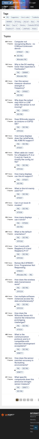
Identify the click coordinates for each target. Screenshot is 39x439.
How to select (25, 17)
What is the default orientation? (23, 233)
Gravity (18, 29)
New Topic (6, 3)
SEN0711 (20, 353)
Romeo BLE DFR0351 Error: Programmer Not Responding (25, 265)
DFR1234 (20, 131)
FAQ (7, 17)
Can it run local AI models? (22, 204)
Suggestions (15, 17)
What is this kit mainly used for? (24, 189)
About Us (33, 417)
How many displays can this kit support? (24, 175)
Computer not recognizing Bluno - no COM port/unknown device (25, 45)
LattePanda (26, 29)
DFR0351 (20, 271)
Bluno (33, 22)
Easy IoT (15, 25)
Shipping (33, 426)
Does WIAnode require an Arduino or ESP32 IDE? (25, 121)
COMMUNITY (14, 7)
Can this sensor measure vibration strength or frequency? (23, 84)
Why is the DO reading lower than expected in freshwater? (25, 66)
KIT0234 (19, 329)
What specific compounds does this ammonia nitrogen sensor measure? (24, 380)
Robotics (22, 25)
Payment (33, 429)
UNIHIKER (9, 22)
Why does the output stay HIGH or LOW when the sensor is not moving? (25, 103)
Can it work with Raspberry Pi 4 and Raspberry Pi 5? (23, 248)
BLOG (4, 9)
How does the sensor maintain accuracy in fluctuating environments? (24, 361)
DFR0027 (25, 91)
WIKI (32, 7)
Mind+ (8, 25)
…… (35, 399)
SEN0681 (25, 72)
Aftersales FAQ (22, 59)
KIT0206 (19, 212)
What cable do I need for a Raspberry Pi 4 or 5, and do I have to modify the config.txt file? (24, 157)
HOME (4, 7)
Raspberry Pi (10, 29)
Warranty (33, 420)
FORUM (24, 7)
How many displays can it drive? (23, 218)
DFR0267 (20, 52)
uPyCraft (26, 22)
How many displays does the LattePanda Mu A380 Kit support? (24, 138)
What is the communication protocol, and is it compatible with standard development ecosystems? (25, 340)
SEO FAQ (20, 56)
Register (22, 3)
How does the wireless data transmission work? (25, 282)
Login (33, 3)
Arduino (34, 29)
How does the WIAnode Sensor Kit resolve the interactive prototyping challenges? (25, 317)
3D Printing (18, 22)
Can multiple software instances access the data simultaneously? (24, 298)
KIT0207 (19, 148)
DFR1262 (20, 169)
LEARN (11, 9)
